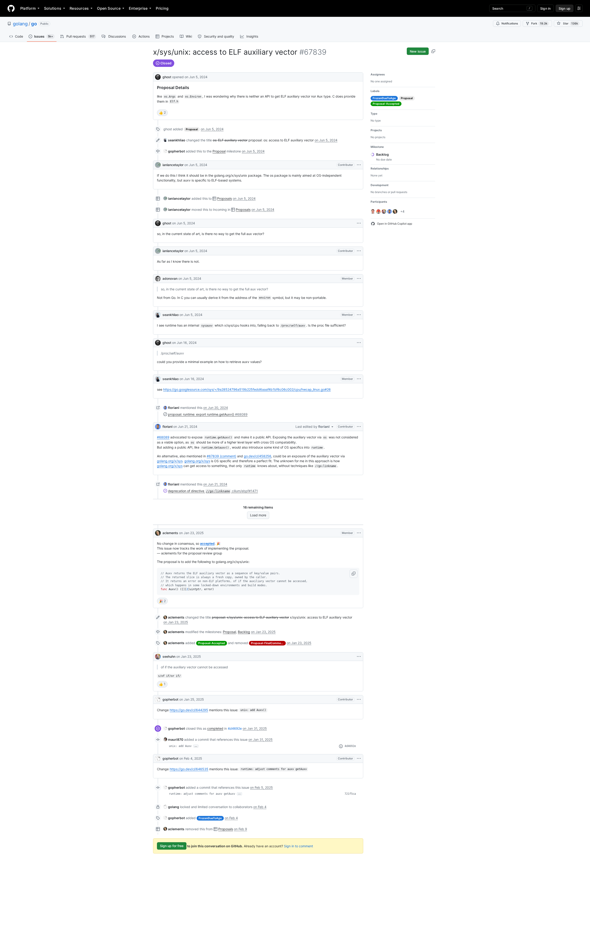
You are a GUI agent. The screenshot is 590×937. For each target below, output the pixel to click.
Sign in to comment (298, 846)
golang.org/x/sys (170, 461)
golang (20, 24)
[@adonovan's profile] (158, 278)
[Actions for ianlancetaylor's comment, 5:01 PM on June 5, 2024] (359, 165)
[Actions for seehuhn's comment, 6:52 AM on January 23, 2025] (359, 656)
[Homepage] (11, 8)
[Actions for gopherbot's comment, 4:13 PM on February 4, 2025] (359, 758)
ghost (166, 77)
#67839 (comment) (221, 456)
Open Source (109, 8)
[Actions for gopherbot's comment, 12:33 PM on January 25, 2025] (359, 699)
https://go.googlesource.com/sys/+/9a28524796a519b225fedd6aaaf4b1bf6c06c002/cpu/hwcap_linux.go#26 (247, 389)
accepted (207, 543)
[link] (174, 140)
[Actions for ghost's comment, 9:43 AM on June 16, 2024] (359, 342)
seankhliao (170, 315)
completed (215, 728)
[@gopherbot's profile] (158, 699)
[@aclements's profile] (158, 533)
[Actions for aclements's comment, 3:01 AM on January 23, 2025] (359, 533)
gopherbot (170, 699)
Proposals (224, 198)
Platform (28, 8)
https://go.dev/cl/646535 (189, 769)
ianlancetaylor (172, 165)
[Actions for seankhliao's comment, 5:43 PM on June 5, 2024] (359, 315)
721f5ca (350, 793)
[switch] (162, 113)
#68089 (163, 437)
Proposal (219, 151)
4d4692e (235, 728)
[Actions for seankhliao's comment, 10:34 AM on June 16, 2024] (359, 379)
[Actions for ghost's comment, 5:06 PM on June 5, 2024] (359, 223)
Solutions (52, 8)
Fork (539, 23)
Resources (79, 8)
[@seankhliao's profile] (158, 315)
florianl (167, 426)
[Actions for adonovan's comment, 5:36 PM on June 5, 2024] (359, 278)
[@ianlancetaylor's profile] (158, 165)
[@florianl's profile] (158, 426)
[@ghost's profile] (158, 76)
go (34, 24)
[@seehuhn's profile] (158, 656)
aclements (170, 533)
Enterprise (138, 8)
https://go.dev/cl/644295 (189, 710)
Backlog (244, 632)
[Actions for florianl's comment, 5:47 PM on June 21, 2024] (359, 426)
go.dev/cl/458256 (257, 456)
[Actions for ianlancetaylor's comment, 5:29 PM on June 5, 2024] (359, 251)
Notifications (510, 23)
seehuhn (168, 656)
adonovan (169, 278)
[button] (353, 574)
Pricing (162, 8)
